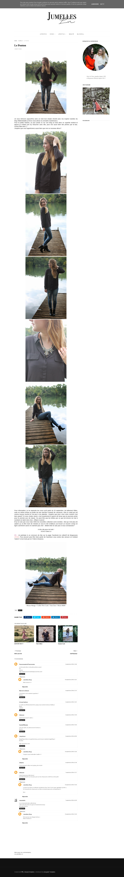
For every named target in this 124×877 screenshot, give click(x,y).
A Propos (43, 34)
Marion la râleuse (24, 690)
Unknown (21, 715)
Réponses (22, 677)
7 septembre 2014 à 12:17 (71, 772)
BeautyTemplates (29, 872)
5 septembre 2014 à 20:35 (71, 736)
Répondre (22, 674)
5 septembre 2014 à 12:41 (71, 702)
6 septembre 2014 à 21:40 (71, 762)
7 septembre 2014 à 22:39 (71, 800)
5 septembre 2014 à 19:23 (71, 724)
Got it (102, 4)
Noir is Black (39, 643)
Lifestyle (61, 34)
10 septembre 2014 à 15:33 (71, 784)
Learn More (95, 4)
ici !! (31, 539)
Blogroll (80, 34)
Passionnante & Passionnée (27, 664)
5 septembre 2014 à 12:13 (71, 690)
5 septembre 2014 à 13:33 (71, 714)
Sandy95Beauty (23, 725)
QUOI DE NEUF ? (18, 643)
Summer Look (61, 643)
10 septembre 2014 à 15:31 (71, 679)
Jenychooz (22, 736)
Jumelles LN (26, 679)
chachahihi (22, 800)
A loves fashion (23, 702)
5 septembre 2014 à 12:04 (71, 664)
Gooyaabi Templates (49, 872)
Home (15, 40)
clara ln (20, 40)
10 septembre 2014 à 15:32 (71, 751)
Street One (48, 526)
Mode (52, 34)
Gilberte (21, 762)
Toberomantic (22, 121)
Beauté (71, 34)
